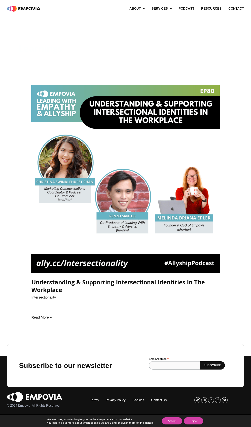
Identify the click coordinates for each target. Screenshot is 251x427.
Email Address (159, 359)
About (135, 8)
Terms (94, 400)
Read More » (41, 317)
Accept (172, 420)
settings (148, 422)
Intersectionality (43, 297)
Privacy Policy (116, 400)
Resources (211, 8)
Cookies (138, 400)
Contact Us (159, 400)
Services (160, 8)
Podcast (186, 8)
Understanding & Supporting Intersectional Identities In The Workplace (118, 286)
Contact (236, 8)
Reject (193, 420)
